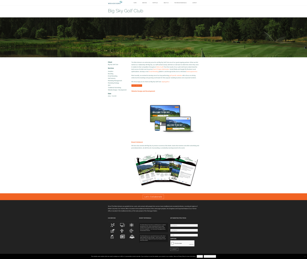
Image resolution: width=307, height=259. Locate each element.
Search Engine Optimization (161, 69)
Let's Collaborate (153, 197)
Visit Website (136, 85)
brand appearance (191, 71)
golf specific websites (175, 75)
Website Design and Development (143, 91)
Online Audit (159, 67)
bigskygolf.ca (165, 81)
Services (144, 2)
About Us (166, 2)
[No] (305, 256)
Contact (194, 2)
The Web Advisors (115, 2)
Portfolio (155, 2)
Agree (200, 256)
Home (135, 2)
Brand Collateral (137, 142)
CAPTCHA (173, 238)
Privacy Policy (210, 256)
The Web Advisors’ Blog (180, 2)
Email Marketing (153, 71)
